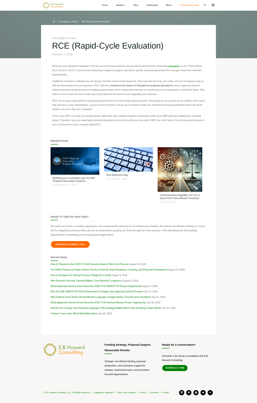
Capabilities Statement (103, 392)
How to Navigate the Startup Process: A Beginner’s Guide (81, 275)
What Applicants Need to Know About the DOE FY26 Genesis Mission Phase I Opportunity (98, 302)
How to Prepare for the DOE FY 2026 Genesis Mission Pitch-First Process (89, 264)
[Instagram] (196, 392)
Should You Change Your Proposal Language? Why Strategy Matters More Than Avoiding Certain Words (106, 308)
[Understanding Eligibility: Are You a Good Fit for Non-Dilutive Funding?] (180, 169)
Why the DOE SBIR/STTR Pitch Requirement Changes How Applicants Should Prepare (97, 291)
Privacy (143, 392)
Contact (165, 392)
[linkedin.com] (181, 392)
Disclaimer (154, 392)
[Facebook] (188, 392)
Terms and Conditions (126, 392)
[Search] (205, 5)
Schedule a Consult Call (70, 244)
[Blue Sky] (203, 392)
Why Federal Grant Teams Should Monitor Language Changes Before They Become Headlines (101, 297)
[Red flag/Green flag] (128, 159)
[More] (213, 5)
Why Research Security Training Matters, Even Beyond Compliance (86, 280)
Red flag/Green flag (117, 175)
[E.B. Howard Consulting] (53, 5)
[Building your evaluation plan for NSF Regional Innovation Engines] (75, 160)
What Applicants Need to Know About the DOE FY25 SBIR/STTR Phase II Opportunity (96, 286)
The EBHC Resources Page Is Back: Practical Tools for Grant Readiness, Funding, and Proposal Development (109, 269)
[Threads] (210, 392)
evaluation (174, 66)
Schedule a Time (175, 368)
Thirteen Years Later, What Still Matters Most (74, 313)
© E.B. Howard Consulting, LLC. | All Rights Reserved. (66, 392)
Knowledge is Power (68, 21)
